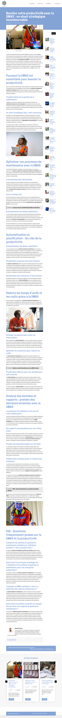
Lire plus (11, 699)
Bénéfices (48, 3)
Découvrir (40, 3)
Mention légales (34, 713)
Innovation (57, 3)
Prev (6, 682)
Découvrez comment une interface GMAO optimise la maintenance (47, 682)
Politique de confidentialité (42, 713)
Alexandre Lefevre (10, 22)
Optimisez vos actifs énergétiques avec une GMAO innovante (30, 682)
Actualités (31, 3)
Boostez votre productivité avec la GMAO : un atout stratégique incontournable (13, 684)
